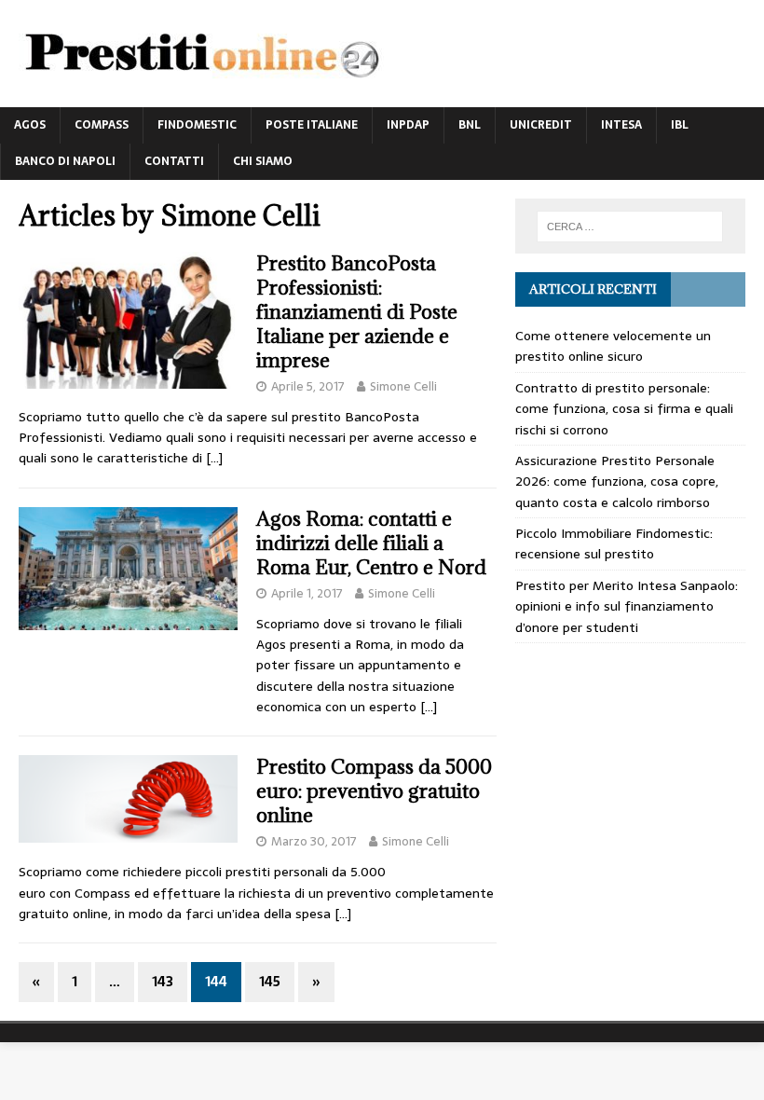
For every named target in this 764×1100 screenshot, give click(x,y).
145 (269, 981)
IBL (680, 125)
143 (162, 981)
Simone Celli (403, 386)
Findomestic (197, 125)
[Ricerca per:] (629, 226)
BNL (469, 125)
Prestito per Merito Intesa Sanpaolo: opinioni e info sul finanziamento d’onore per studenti (626, 606)
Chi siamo (263, 161)
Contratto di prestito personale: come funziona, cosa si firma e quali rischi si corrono (624, 409)
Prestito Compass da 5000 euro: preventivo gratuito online (374, 791)
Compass (102, 125)
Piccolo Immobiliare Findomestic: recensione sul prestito (614, 543)
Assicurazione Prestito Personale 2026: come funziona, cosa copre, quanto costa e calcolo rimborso (616, 481)
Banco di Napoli (65, 161)
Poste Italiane (312, 125)
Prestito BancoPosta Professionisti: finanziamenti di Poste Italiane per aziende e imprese (356, 312)
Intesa (621, 125)
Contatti (174, 161)
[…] (214, 457)
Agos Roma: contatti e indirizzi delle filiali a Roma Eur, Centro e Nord (371, 543)
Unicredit (541, 125)
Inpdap (408, 125)
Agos (30, 125)
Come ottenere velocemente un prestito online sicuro (613, 345)
